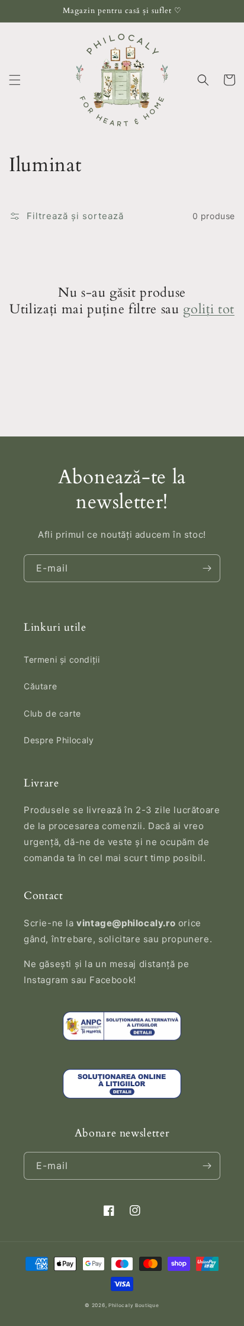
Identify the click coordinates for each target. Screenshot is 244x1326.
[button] (15, 80)
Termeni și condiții (61, 659)
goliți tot (209, 309)
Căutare (40, 686)
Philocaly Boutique (133, 1305)
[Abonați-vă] (207, 568)
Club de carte (52, 713)
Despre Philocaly (59, 740)
